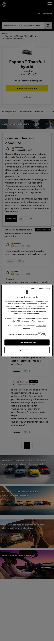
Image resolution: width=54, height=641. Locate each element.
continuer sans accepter (41, 288)
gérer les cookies (27, 350)
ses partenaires (21, 301)
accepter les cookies (27, 342)
